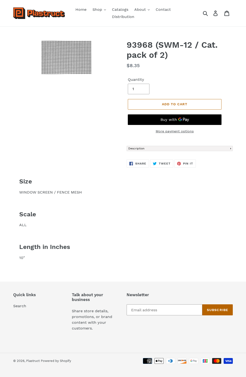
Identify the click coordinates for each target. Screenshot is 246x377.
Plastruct (33, 361)
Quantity (136, 79)
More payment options (175, 131)
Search (19, 306)
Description (136, 148)
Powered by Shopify (56, 361)
